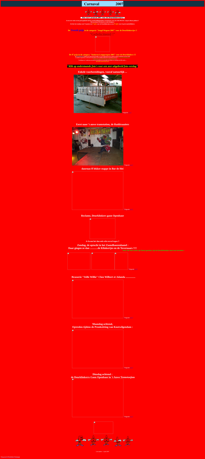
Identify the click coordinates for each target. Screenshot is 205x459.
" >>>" (126, 112)
